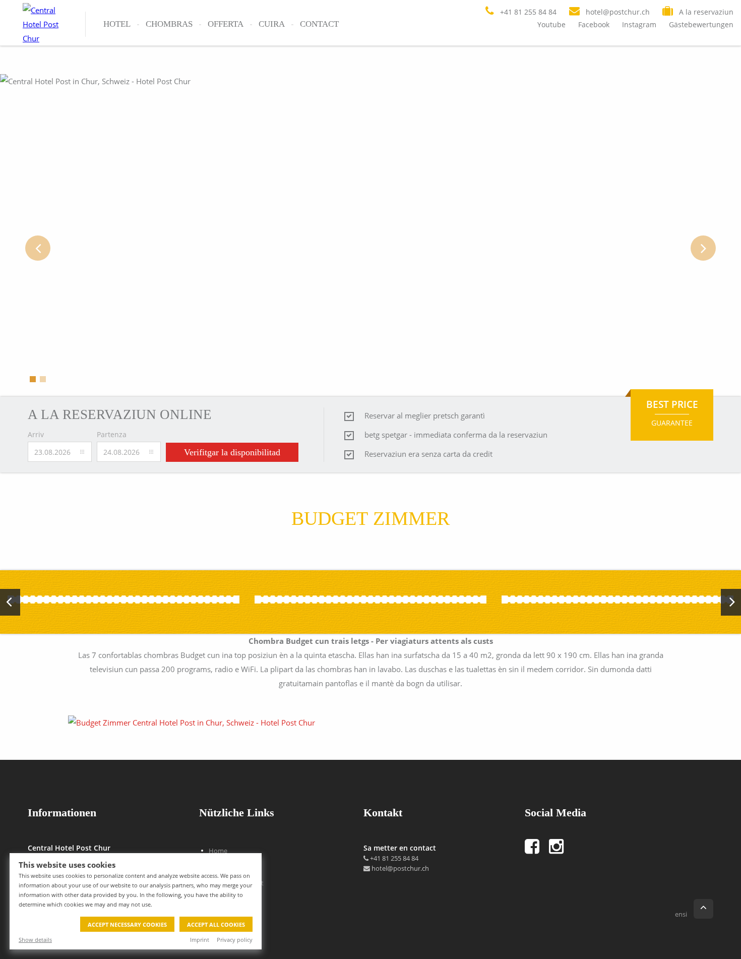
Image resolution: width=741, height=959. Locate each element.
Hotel (117, 24)
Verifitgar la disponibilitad (232, 452)
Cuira (272, 24)
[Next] (703, 248)
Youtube (551, 24)
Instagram (639, 24)
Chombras (169, 24)
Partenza (112, 434)
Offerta (225, 24)
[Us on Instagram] (561, 846)
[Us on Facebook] (537, 846)
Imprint (199, 939)
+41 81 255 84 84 (393, 858)
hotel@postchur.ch (399, 868)
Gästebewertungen (701, 24)
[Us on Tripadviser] (578, 846)
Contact (319, 24)
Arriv (36, 434)
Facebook (593, 24)
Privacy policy (235, 939)
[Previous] (37, 248)
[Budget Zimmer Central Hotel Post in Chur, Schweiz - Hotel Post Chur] (192, 722)
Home (218, 850)
